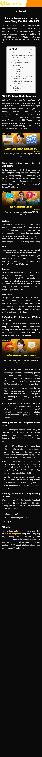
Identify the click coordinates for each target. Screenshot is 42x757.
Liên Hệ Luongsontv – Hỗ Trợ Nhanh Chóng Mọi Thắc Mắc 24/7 (21, 54)
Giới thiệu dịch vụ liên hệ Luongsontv (20, 59)
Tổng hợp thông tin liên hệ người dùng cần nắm (23, 87)
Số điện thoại (20, 67)
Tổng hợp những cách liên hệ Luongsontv (22, 64)
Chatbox (18, 72)
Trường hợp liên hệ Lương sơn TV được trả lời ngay (22, 77)
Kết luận (15, 90)
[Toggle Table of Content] (30, 50)
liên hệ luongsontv (13, 534)
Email (18, 69)
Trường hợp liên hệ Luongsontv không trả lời (22, 82)
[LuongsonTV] (11, 3)
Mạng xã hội (20, 74)
